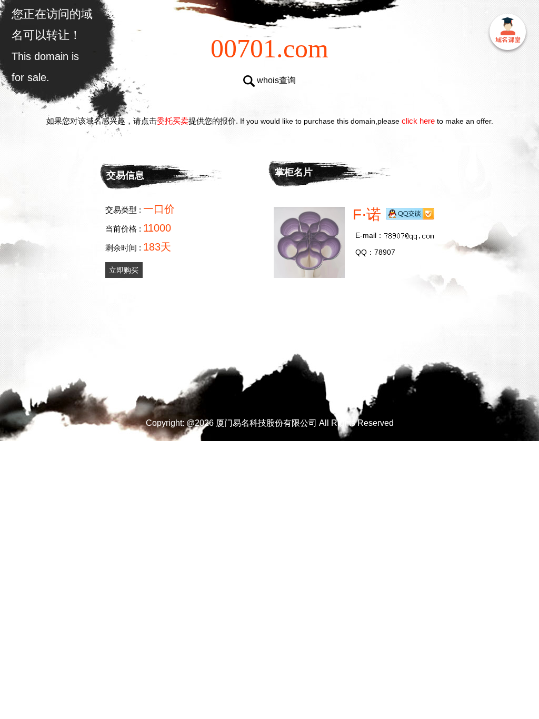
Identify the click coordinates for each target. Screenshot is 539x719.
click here (418, 120)
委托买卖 (172, 120)
